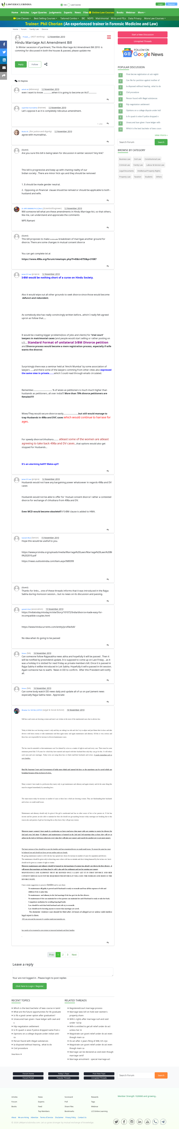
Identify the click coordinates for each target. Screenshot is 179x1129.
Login (160, 4)
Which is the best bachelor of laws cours (143, 129)
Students (148, 176)
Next (74, 954)
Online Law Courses (102, 12)
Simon (24, 653)
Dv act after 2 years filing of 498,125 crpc (89, 1041)
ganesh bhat (26, 609)
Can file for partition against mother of (143, 80)
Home (14, 12)
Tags (93, 1101)
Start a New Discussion (143, 34)
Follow (35, 64)
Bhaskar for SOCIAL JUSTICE (32, 710)
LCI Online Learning (99, 1111)
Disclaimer (59, 1117)
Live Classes (23, 18)
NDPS (90, 18)
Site (65, 5)
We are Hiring (23, 1117)
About (13, 1117)
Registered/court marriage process (86, 1008)
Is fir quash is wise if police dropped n (142, 117)
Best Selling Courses (44, 18)
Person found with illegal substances (31, 1041)
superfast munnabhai (29, 108)
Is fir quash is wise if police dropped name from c (37, 1030)
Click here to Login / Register (29, 986)
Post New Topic (99, 1073)
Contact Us (82, 1117)
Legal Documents (126, 171)
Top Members (44, 1111)
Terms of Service (46, 1117)
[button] (109, 38)
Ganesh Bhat (26, 538)
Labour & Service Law (155, 165)
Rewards (94, 1097)
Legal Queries (39, 12)
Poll (66, 1101)
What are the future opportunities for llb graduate (37, 1011)
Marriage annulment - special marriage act (90, 1059)
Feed (40, 1106)
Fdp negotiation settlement (26, 1026)
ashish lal (25, 89)
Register (171, 4)
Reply (20, 64)
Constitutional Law (152, 159)
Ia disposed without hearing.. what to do (33, 1044)
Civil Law (137, 159)
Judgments (55, 12)
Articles (25, 12)
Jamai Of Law (26, 274)
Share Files (69, 1106)
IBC (83, 18)
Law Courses (76, 5)
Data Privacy (134, 18)
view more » (161, 135)
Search (161, 142)
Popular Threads (63, 1078)
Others (159, 176)
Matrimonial (102, 18)
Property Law (124, 176)
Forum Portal (28, 1078)
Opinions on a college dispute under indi (143, 111)
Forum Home (28, 1073)
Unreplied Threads (143, 41)
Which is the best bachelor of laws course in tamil (37, 1008)
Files (85, 12)
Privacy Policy (70, 1117)
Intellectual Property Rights (148, 171)
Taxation (137, 176)
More (141, 12)
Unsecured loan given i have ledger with (143, 123)
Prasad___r (27, 37)
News (78, 12)
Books (120, 12)
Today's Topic (63, 1073)
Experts (68, 12)
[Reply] (107, 99)
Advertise (34, 1117)
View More (15, 1054)
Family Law (138, 165)
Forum (14, 1101)
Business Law (124, 159)
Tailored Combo (68, 18)
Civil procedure (21, 1048)
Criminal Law (124, 165)
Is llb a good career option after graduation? (34, 1015)
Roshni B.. (25, 131)
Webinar (130, 12)
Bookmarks (69, 1111)
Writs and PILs (118, 18)
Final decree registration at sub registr (142, 74)
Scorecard (69, 1097)
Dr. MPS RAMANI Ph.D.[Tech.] (32, 208)
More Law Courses (154, 18)
